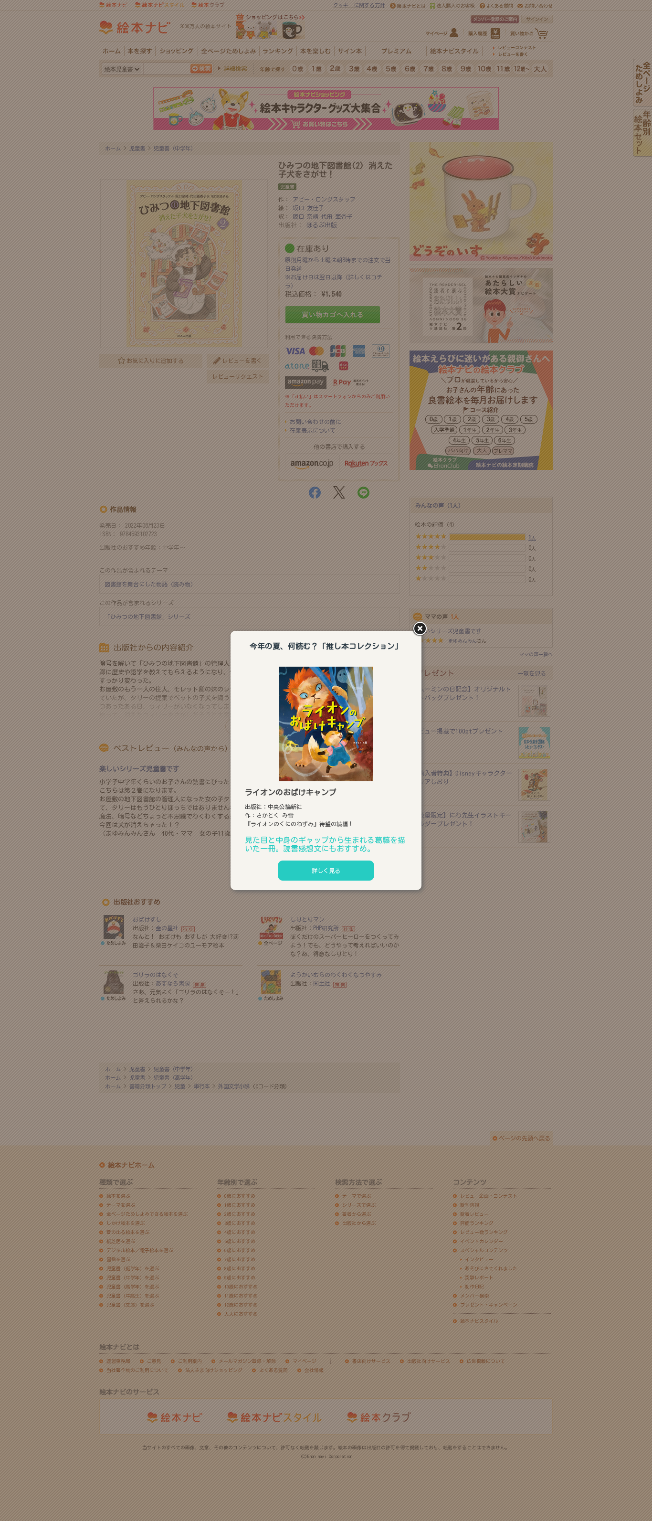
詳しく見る (326, 870)
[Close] (421, 629)
